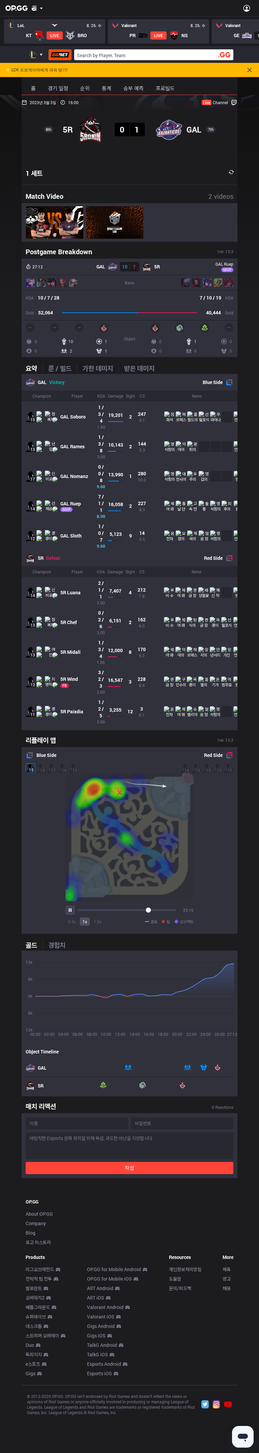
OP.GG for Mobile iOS (109, 1279)
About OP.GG (39, 1214)
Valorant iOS (100, 1316)
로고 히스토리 (38, 1242)
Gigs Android (101, 1326)
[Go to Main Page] (16, 8)
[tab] (34, 368)
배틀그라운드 (38, 1307)
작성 (129, 1167)
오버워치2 (35, 1297)
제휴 (227, 1269)
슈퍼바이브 (36, 1316)
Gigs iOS (96, 1335)
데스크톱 (34, 1326)
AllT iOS (95, 1297)
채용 (227, 1288)
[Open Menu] (247, 8)
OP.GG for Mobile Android (114, 1269)
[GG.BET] (60, 54)
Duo (30, 1345)
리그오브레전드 (40, 1269)
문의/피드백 (180, 1288)
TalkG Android (102, 1345)
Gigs (30, 1373)
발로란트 (34, 1288)
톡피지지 (34, 1354)
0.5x (72, 921)
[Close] (250, 70)
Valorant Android (105, 1307)
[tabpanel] (129, 552)
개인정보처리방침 (185, 1269)
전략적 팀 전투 (39, 1279)
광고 (227, 1279)
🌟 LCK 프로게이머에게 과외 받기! (36, 70)
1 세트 (34, 173)
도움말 (175, 1279)
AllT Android (100, 1288)
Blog (30, 1233)
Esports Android (104, 1364)
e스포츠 (33, 1364)
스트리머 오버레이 (42, 1335)
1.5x (98, 921)
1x (85, 921)
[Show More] (37, 8)
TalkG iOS (97, 1354)
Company (36, 1223)
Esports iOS (99, 1373)
